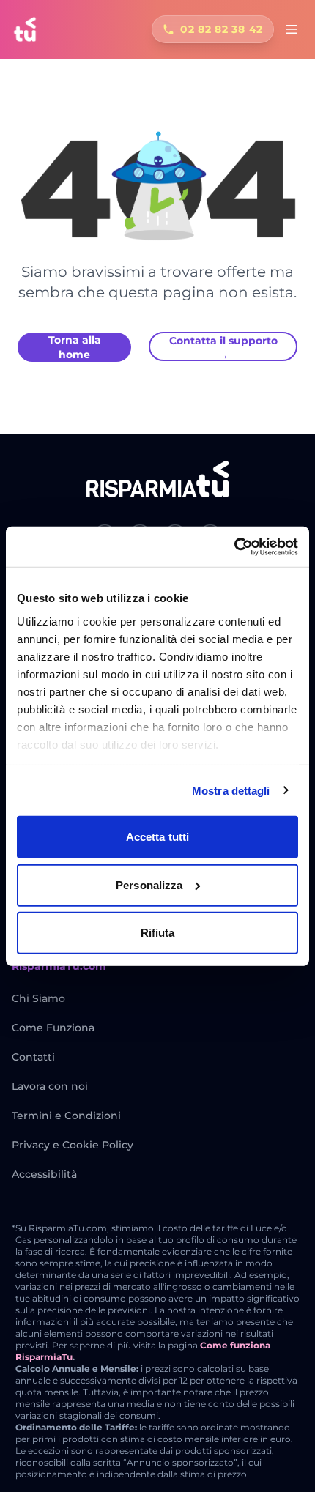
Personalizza (149, 884)
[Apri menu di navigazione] (291, 29)
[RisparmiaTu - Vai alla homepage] (25, 29)
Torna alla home (74, 347)
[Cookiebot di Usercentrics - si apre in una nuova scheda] (234, 546)
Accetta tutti (157, 837)
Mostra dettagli (231, 790)
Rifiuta (158, 933)
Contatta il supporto (223, 347)
